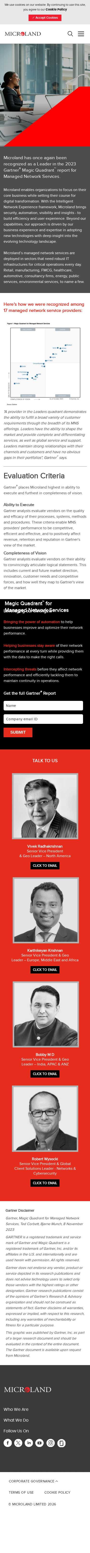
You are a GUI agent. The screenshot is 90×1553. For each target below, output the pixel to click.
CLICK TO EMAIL (45, 866)
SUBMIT (18, 732)
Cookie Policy (56, 9)
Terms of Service (73, 1471)
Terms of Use (21, 1493)
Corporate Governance (32, 1481)
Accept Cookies (45, 17)
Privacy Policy (56, 1471)
